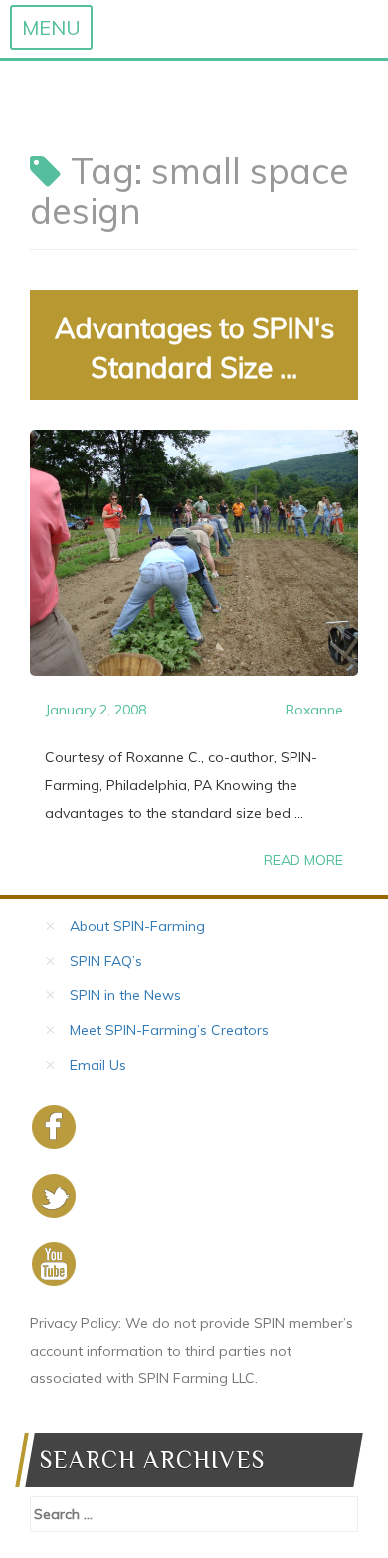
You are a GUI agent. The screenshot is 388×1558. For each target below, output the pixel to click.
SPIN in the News (125, 995)
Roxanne (314, 709)
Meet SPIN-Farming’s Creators (169, 1030)
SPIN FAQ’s (106, 961)
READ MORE (303, 860)
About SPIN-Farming (137, 926)
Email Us (98, 1065)
